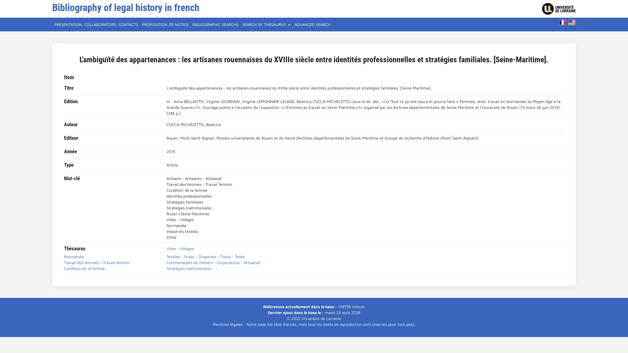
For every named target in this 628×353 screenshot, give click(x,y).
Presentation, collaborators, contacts (96, 24)
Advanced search (312, 24)
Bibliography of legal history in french (125, 7)
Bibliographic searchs (215, 24)
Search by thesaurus (264, 24)
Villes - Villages (180, 248)
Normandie (74, 256)
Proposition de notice (165, 24)
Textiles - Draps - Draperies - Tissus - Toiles (206, 256)
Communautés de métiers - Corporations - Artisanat (213, 262)
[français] (562, 22)
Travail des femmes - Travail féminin (97, 262)
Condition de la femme (84, 268)
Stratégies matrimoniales (189, 268)
